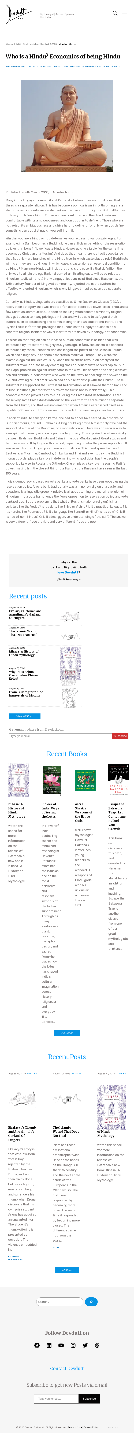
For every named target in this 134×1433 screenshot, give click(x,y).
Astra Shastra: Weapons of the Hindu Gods (83, 812)
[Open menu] (124, 13)
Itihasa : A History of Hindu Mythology (24, 653)
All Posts (67, 1270)
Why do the (69, 562)
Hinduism (75, 66)
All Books (67, 1033)
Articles (33, 66)
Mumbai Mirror (68, 44)
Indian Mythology (91, 66)
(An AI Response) (67, 579)
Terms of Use (75, 1427)
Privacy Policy (91, 1427)
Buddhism (45, 66)
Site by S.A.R (112, 1427)
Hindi (65, 66)
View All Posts (25, 716)
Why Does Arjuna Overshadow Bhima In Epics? (25, 675)
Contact (58, 1368)
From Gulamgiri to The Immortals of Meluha (26, 693)
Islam (56, 1247)
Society (115, 66)
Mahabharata (15, 1259)
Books (122, 1073)
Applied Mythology (16, 66)
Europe (57, 66)
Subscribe (120, 736)
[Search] (91, 1301)
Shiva (106, 66)
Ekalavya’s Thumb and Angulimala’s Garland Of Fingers (25, 614)
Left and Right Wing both (69, 567)
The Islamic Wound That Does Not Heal (23, 633)
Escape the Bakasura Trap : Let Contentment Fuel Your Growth (117, 816)
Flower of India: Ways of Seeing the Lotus (50, 810)
